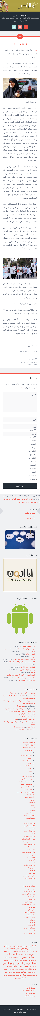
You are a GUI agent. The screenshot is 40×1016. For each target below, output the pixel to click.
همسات (32, 920)
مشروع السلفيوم (29, 902)
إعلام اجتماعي (26, 949)
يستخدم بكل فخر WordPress (26, 1009)
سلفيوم (32, 870)
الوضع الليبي (9, 962)
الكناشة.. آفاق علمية (28, 826)
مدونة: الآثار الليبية (29, 831)
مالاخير (30, 768)
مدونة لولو (31, 909)
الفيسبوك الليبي (11, 957)
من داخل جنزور (30, 813)
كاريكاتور (29, 972)
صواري (30, 758)
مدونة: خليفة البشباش (28, 839)
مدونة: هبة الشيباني (26, 766)
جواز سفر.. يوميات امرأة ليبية (26, 792)
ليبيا (25, 972)
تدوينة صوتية (23, 966)
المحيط (32, 810)
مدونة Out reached (29, 891)
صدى (30, 752)
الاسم (34, 420)
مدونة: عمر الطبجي (29, 836)
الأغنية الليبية (11, 948)
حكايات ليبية (29, 969)
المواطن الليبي (25, 963)
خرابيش (32, 805)
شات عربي (31, 695)
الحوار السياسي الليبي (28, 954)
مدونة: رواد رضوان (26, 776)
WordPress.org (30, 996)
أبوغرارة (29, 773)
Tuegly (30, 763)
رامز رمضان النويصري (28, 362)
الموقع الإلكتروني (33, 436)
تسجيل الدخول (30, 988)
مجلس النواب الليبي (13, 972)
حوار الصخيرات (17, 969)
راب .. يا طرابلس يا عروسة (26, 670)
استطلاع (18, 948)
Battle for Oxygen (29, 815)
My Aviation (31, 518)
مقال (24, 364)
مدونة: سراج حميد (26, 784)
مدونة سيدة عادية (29, 933)
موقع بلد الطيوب (30, 513)
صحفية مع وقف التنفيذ (28, 841)
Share (35, 50)
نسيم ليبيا (32, 807)
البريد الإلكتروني (33, 429)
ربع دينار (32, 656)
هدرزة (16, 978)
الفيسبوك (18, 957)
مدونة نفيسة (31, 849)
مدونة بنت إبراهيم (29, 865)
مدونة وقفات (31, 868)
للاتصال (32, 672)
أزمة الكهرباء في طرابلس (11, 946)
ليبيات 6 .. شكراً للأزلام (28, 667)
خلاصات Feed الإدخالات (27, 990)
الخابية (33, 834)
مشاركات (29, 975)
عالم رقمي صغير (29, 797)
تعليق (15, 966)
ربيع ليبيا (32, 820)
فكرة (9, 969)
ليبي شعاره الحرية (26, 779)
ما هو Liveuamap (19, 727)
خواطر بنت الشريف (29, 917)
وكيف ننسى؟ (14, 693)
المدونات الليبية (14, 960)
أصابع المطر (31, 925)
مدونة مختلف (31, 847)
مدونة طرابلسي (30, 794)
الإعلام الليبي (21, 951)
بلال (33, 714)
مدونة (30, 771)
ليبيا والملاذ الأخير (27, 786)
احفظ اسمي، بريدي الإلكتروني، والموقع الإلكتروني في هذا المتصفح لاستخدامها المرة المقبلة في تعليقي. (32, 460)
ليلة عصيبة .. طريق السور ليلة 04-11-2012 (22, 662)
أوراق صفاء (31, 930)
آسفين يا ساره (30, 654)
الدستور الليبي (11, 954)
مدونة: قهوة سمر (29, 878)
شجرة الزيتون (30, 818)
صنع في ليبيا (28, 789)
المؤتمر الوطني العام (26, 960)
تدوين (31, 966)
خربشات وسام (30, 889)
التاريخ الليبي (15, 951)
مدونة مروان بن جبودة (28, 894)
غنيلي (16, 719)
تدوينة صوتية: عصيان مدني (27, 680)
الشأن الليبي (31, 364)
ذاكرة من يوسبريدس (28, 852)
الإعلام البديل (28, 951)
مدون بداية (31, 855)
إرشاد (33, 948)
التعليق (34, 396)
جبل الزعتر (31, 862)
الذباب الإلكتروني (24, 714)
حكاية (22, 969)
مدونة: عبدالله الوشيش (25, 781)
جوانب (33, 800)
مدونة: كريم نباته (27, 760)
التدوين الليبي (7, 951)
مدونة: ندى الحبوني (29, 823)
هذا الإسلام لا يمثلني (29, 646)
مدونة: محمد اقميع (29, 844)
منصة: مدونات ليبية (29, 747)
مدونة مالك (31, 899)
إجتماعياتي (31, 802)
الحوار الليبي (20, 954)
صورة (11, 969)
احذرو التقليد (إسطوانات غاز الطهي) (24, 659)
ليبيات (21, 972)
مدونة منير (31, 873)
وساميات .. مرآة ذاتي (28, 886)
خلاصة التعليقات (30, 993)
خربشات (32, 515)
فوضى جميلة (31, 857)
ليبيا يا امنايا (31, 923)
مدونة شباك (31, 896)
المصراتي (32, 860)
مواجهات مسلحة (16, 975)
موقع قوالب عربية (20, 1012)
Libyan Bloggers (30, 745)
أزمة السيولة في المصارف (28, 946)
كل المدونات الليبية (29, 742)
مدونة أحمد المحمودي (28, 904)
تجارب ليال (31, 907)
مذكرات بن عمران (29, 928)
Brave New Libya (29, 912)
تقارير (10, 966)
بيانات (34, 966)
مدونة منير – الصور (29, 875)
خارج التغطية (31, 915)
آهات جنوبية (28, 750)
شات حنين (31, 701)
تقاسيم (32, 828)
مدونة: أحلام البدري (26, 755)
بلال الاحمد (31, 727)
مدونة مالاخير (20, 15)
